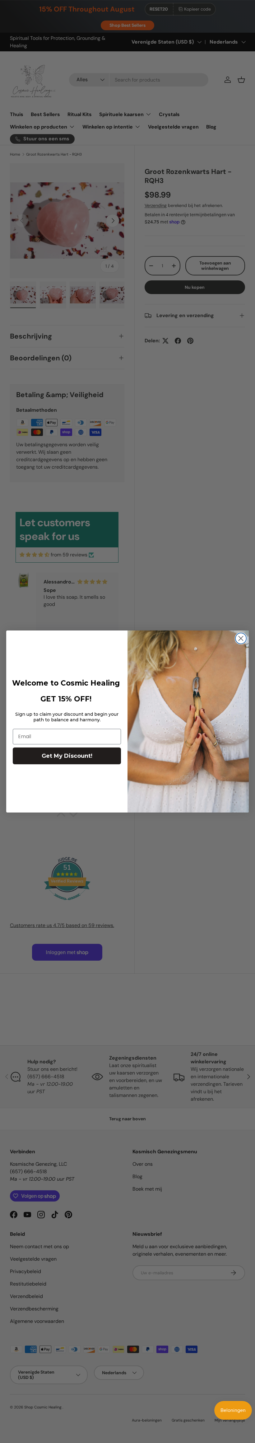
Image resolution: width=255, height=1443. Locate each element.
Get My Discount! (67, 755)
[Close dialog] (240, 638)
